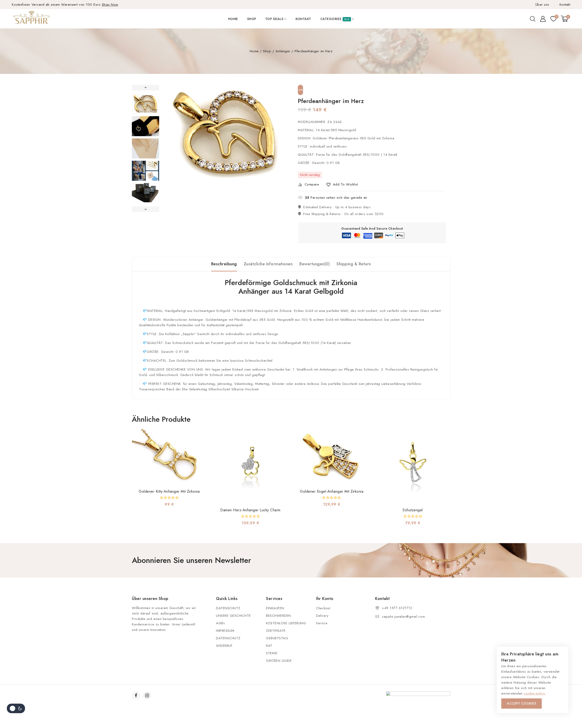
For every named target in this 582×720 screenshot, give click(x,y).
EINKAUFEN (275, 608)
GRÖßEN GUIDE (279, 660)
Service (322, 623)
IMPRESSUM (225, 630)
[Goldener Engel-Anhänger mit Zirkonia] (331, 457)
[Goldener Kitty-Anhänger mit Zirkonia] (169, 457)
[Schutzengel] (412, 466)
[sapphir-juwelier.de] (32, 19)
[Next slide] (145, 209)
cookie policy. (535, 693)
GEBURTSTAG (277, 638)
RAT (269, 645)
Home (233, 19)
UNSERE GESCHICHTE (233, 615)
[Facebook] (136, 695)
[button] (145, 104)
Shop (251, 19)
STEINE (271, 653)
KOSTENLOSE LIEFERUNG (286, 623)
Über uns (542, 4)
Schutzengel (413, 510)
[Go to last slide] (145, 87)
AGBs (220, 623)
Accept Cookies (521, 703)
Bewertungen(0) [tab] (314, 264)
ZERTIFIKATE (276, 630)
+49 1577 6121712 (397, 607)
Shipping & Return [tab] (353, 264)
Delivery (322, 615)
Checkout (323, 608)
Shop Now (110, 4)
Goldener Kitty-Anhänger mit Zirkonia (169, 491)
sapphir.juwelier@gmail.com (403, 616)
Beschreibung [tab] (224, 264)
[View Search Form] (532, 19)
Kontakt (564, 4)
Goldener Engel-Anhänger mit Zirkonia (331, 491)
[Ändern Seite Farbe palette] (16, 708)
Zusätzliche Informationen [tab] (268, 264)
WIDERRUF (224, 645)
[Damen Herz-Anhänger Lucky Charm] (250, 466)
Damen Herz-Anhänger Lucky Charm (250, 510)
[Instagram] (147, 695)
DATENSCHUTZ (228, 608)
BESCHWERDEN (278, 615)
